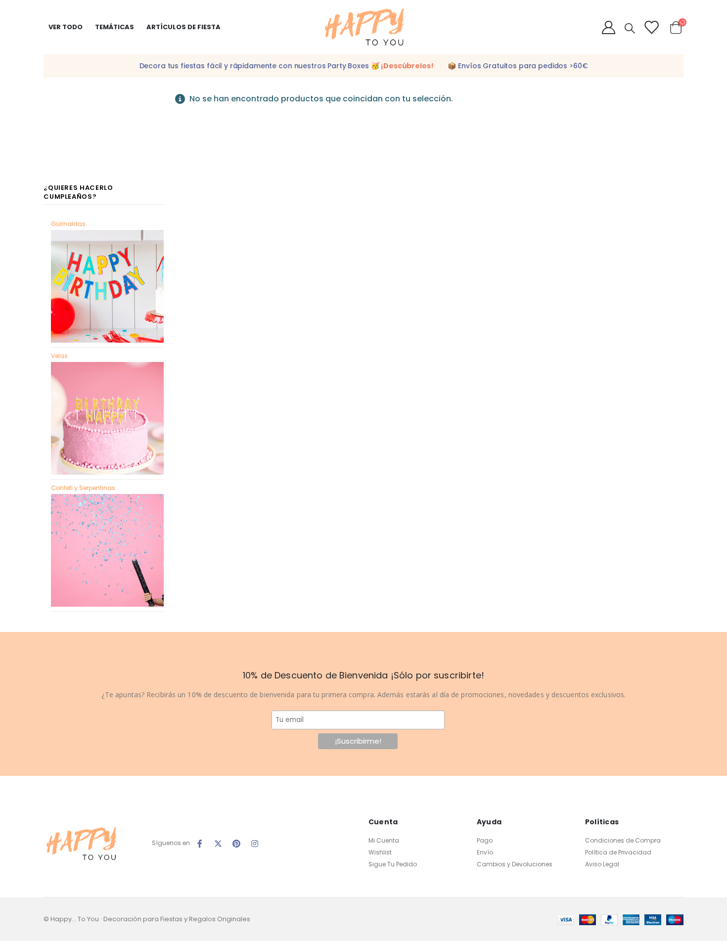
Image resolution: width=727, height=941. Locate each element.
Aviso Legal (602, 864)
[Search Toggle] (630, 28)
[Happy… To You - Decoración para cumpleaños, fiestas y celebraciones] (363, 27)
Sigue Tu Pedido (392, 864)
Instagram (254, 843)
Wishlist (380, 852)
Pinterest (236, 843)
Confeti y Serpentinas (83, 488)
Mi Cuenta (383, 840)
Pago (485, 840)
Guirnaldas (68, 224)
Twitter (218, 843)
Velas (59, 356)
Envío (485, 852)
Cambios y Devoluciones (514, 864)
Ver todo (65, 27)
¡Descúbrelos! (407, 66)
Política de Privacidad (618, 852)
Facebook (199, 843)
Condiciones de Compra (623, 840)
